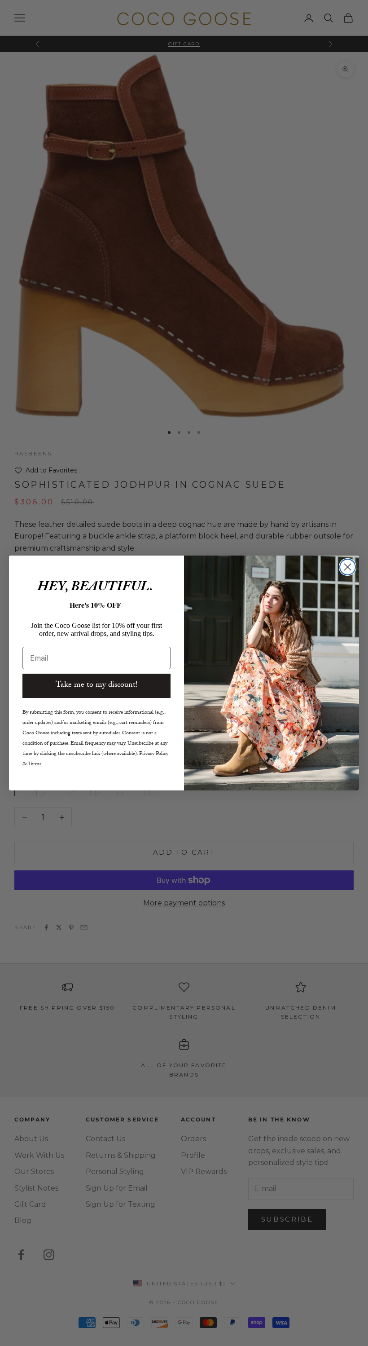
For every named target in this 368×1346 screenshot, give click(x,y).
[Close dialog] (347, 567)
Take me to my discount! (97, 686)
